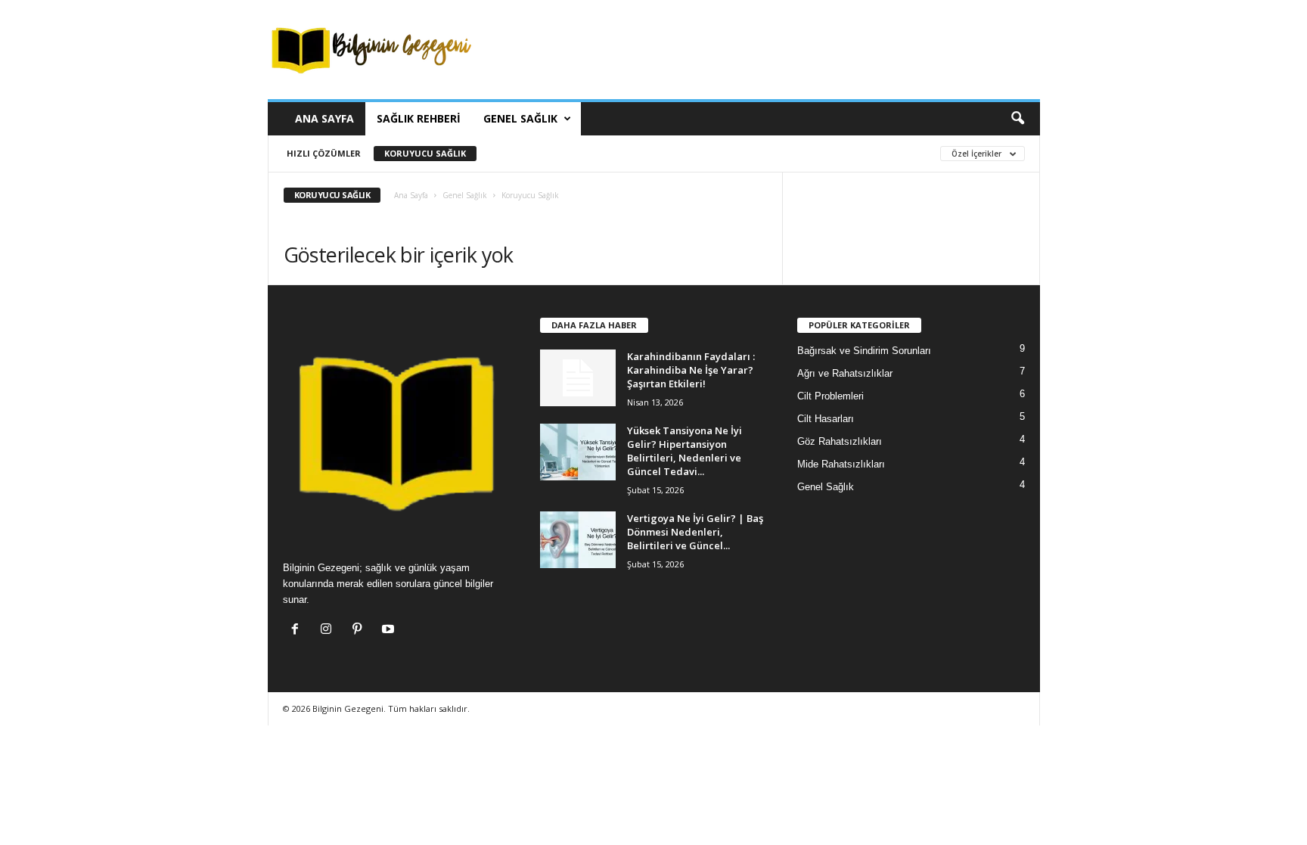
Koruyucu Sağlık (425, 153)
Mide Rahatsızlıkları (841, 464)
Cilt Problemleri (830, 396)
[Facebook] (298, 630)
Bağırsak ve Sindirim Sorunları (864, 350)
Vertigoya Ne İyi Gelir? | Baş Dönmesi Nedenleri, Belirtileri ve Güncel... (695, 531)
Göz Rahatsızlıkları (839, 441)
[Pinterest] (360, 630)
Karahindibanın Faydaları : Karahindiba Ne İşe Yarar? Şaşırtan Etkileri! (691, 369)
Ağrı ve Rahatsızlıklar (845, 373)
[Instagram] (329, 630)
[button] (1017, 118)
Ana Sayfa (324, 118)
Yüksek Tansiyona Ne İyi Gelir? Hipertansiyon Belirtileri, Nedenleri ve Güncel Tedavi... (684, 451)
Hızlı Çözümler (324, 153)
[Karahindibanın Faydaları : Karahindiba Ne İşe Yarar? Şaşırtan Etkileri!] (578, 377)
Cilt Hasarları (825, 418)
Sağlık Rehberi (419, 118)
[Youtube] (390, 630)
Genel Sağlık (520, 118)
